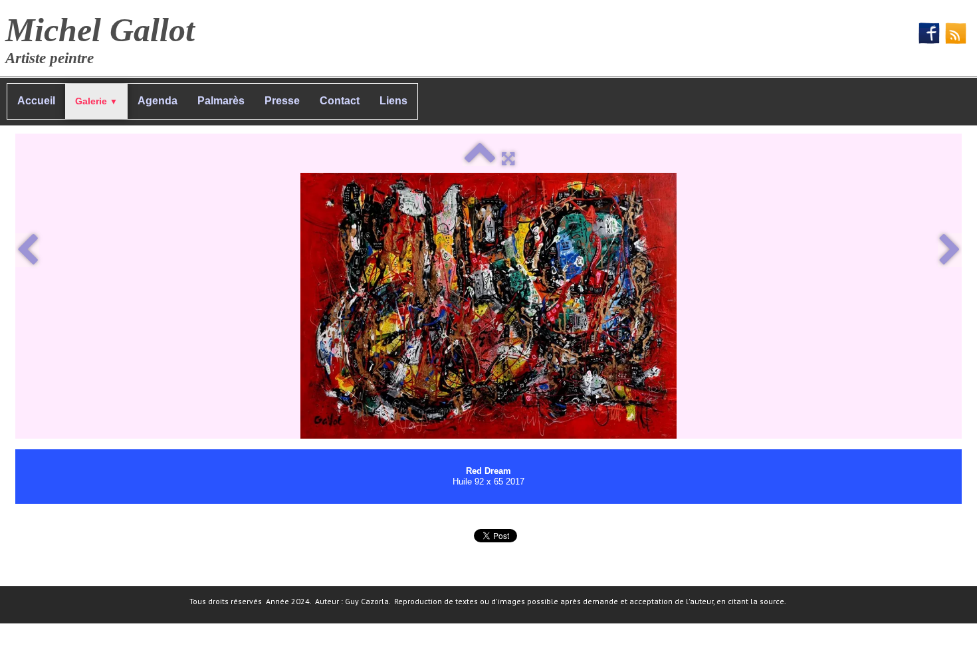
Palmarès (221, 100)
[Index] (479, 159)
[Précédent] (27, 250)
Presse (282, 100)
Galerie (96, 101)
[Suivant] (950, 250)
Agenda (157, 100)
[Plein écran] (508, 159)
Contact (340, 100)
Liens (393, 100)
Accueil (36, 100)
